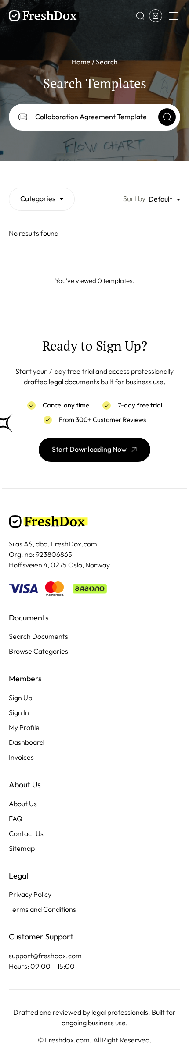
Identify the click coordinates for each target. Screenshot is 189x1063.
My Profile (24, 727)
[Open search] (140, 15)
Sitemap (22, 848)
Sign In (19, 712)
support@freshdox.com (45, 955)
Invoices (21, 757)
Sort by (134, 198)
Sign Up (20, 697)
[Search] (167, 117)
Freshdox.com (67, 1040)
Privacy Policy (30, 894)
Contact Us (26, 833)
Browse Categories (38, 651)
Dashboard (26, 742)
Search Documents (38, 636)
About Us (23, 803)
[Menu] (173, 16)
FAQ (15, 818)
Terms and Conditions (42, 909)
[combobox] (42, 199)
